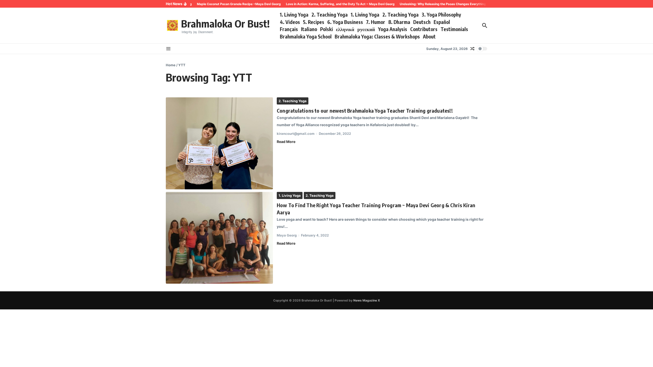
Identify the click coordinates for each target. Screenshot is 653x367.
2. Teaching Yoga (329, 14)
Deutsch (422, 22)
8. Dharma (399, 22)
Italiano (309, 29)
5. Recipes (313, 22)
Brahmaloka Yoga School (306, 36)
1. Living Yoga (294, 14)
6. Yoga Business (345, 22)
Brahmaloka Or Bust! (225, 23)
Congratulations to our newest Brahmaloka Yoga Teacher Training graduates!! (365, 110)
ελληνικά (345, 29)
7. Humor (375, 22)
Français (289, 29)
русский (366, 29)
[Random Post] (472, 49)
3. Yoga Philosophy (441, 14)
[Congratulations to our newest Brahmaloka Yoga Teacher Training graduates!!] (219, 143)
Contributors (423, 29)
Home (170, 65)
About (429, 36)
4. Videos (290, 22)
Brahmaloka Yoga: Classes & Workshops (377, 36)
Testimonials (454, 29)
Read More (286, 141)
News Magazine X (366, 300)
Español (442, 22)
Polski (326, 29)
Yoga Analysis (392, 29)
